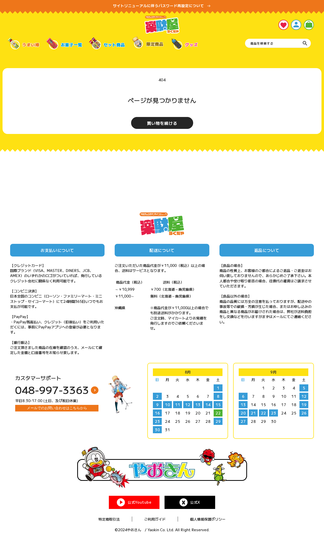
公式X (195, 502)
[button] (309, 25)
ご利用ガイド (155, 519)
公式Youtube (139, 502)
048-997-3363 (52, 390)
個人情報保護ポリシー (208, 519)
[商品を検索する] (305, 43)
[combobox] (278, 43)
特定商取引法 (109, 519)
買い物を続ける (162, 123)
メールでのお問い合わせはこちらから (57, 408)
